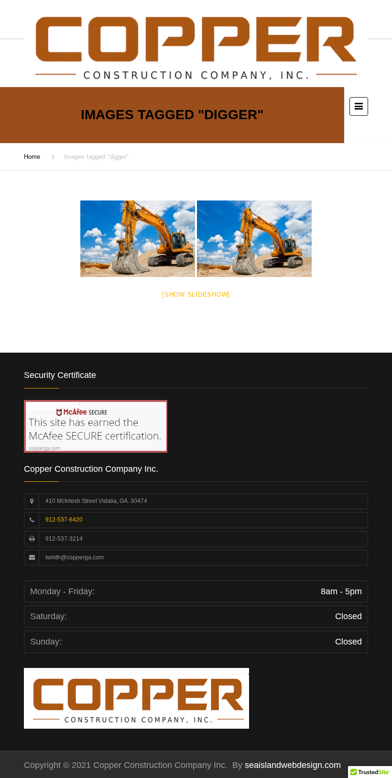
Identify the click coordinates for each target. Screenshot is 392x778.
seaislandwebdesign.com (291, 765)
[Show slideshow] (196, 294)
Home (32, 156)
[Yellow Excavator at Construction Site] (137, 238)
